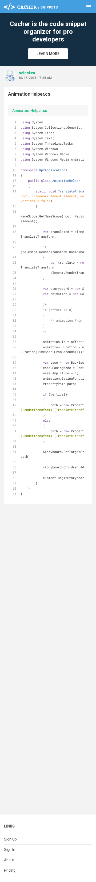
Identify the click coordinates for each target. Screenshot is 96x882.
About (9, 860)
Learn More (48, 53)
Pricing (9, 870)
